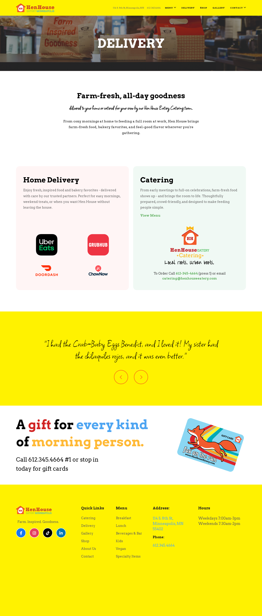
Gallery (218, 7)
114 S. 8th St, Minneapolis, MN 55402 (168, 523)
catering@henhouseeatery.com (189, 278)
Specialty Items (128, 556)
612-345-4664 (187, 273)
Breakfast (123, 518)
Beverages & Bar (129, 533)
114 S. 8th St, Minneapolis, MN (128, 7)
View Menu (150, 215)
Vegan (121, 549)
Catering (88, 518)
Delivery (188, 7)
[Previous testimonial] (121, 377)
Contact (236, 7)
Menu (169, 7)
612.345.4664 (154, 8)
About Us (88, 549)
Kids (119, 541)
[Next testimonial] (141, 377)
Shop (203, 7)
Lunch (121, 526)
